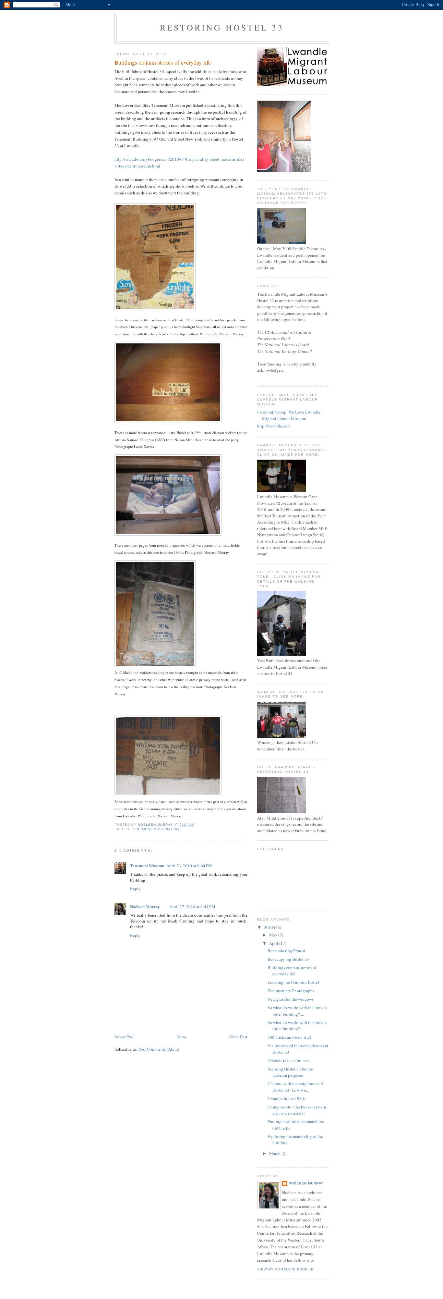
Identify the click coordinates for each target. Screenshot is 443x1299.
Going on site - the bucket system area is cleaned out (297, 1110)
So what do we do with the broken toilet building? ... (297, 1011)
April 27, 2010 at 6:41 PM (192, 906)
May (273, 935)
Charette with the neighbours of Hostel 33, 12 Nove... (295, 1087)
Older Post (238, 1037)
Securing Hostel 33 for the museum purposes (290, 1072)
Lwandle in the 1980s (286, 1098)
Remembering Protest (286, 951)
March (275, 1153)
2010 (269, 927)
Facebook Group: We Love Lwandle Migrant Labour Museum (288, 415)
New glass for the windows (291, 999)
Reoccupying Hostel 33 (288, 959)
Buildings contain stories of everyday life (292, 971)
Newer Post (124, 1037)
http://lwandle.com (274, 426)
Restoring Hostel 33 (222, 27)
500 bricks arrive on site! (289, 1037)
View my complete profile (285, 1269)
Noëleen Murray (145, 906)
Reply (135, 888)
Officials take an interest (289, 1060)
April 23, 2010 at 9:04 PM (189, 866)
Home (181, 1037)
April (274, 943)
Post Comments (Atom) (158, 1049)
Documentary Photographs (291, 991)
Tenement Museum (147, 865)
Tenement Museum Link (156, 829)
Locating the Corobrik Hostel (293, 982)
